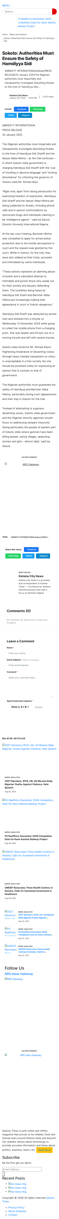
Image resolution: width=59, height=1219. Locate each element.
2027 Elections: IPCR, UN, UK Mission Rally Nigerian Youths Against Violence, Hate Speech (28, 784)
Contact (13, 1214)
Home (4, 34)
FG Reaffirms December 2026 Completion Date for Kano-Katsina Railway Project (36, 22)
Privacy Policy (16, 1207)
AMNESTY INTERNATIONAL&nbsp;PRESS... (30, 537)
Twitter (11, 115)
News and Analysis (18, 34)
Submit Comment (22, 717)
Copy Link (41, 115)
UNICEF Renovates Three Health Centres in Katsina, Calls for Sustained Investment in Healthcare (29, 891)
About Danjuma (17, 1211)
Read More (44, 1150)
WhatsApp (38, 109)
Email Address (23, 660)
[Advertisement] (29, 498)
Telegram (25, 115)
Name (10, 647)
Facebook (21, 109)
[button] (6, 5)
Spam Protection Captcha (20, 701)
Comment (12, 672)
